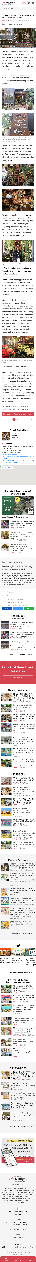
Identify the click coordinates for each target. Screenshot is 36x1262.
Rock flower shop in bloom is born (18, 414)
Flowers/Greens (26, 409)
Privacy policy (18, 1237)
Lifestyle (4, 409)
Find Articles (18, 678)
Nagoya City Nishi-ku (25, 406)
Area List (7, 8)
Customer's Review (19, 1229)
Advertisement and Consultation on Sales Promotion (19, 1224)
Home (3, 8)
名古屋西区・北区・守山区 (12, 406)
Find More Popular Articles (20, 1127)
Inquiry (18, 1219)
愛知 (11, 20)
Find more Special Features (19, 973)
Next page (33, 420)
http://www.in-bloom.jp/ (11, 454)
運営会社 (18, 1235)
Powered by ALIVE (17, 1184)
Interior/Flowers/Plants (14, 409)
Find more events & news (20, 933)
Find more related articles (20, 654)
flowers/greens (19, 618)
